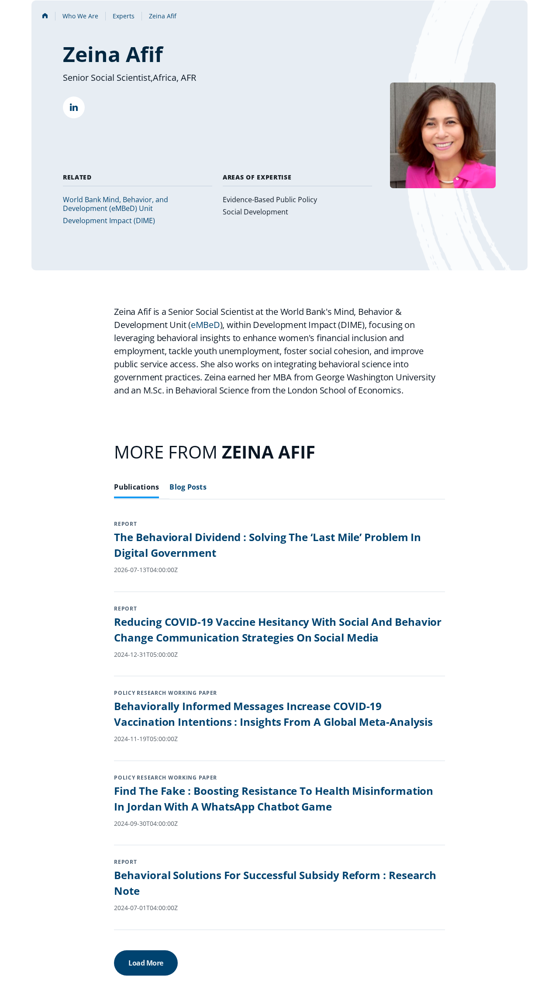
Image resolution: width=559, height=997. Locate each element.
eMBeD (205, 325)
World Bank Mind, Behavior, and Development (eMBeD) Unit (115, 204)
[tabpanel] (279, 759)
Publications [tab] (136, 487)
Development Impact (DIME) (109, 220)
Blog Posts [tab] (188, 487)
